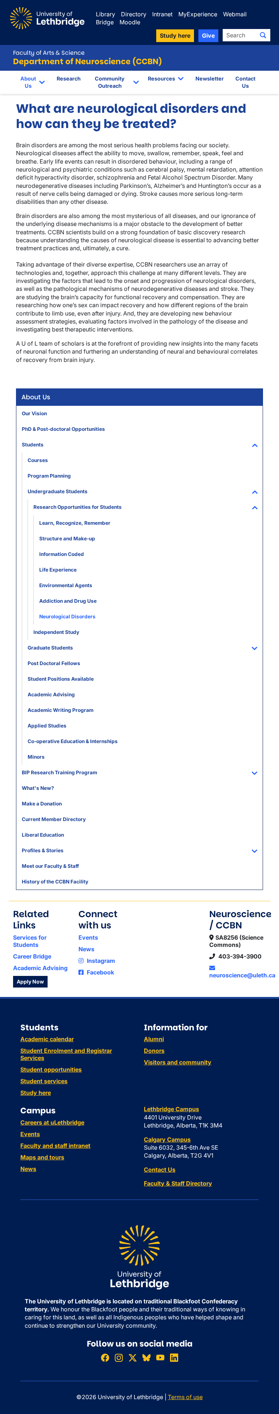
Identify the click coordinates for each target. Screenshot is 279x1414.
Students (33, 445)
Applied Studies (47, 726)
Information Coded (61, 554)
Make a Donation (42, 804)
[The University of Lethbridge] (139, 1256)
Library (105, 14)
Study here (35, 1092)
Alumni (154, 1039)
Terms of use (185, 1397)
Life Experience (58, 570)
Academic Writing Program (60, 710)
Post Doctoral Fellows (54, 663)
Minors (36, 757)
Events (88, 937)
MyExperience (197, 14)
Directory (133, 14)
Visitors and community (177, 1062)
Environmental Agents (65, 585)
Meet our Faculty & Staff (50, 866)
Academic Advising (51, 694)
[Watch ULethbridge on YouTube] (160, 1358)
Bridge (105, 22)
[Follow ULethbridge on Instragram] (119, 1358)
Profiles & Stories (43, 850)
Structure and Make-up (67, 538)
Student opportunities (51, 1069)
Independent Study (56, 632)
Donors (154, 1050)
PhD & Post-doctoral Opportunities (63, 429)
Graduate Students (50, 648)
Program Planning (49, 476)
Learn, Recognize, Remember (74, 523)
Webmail (235, 14)
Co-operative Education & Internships (73, 741)
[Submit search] (263, 35)
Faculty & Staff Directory (178, 1183)
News (86, 949)
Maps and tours (42, 1157)
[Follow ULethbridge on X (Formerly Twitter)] (132, 1358)
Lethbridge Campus (171, 1109)
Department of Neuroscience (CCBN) (87, 61)
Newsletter (209, 78)
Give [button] (208, 35)
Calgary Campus (167, 1139)
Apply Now (30, 981)
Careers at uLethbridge (52, 1122)
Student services (44, 1081)
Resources (161, 78)
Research (69, 78)
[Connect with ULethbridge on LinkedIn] (174, 1358)
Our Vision (34, 413)
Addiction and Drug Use (68, 601)
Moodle (130, 22)
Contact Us (245, 82)
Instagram (100, 960)
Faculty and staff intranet (55, 1145)
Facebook (99, 972)
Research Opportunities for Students (77, 507)
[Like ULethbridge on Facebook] (105, 1358)
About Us (28, 82)
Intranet (162, 14)
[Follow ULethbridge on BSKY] (146, 1358)
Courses (38, 460)
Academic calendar (47, 1039)
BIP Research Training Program (59, 772)
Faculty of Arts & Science (49, 53)
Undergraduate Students (58, 491)
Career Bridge (32, 956)
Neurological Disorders (67, 616)
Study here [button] (175, 35)
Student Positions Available (61, 679)
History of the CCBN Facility (55, 882)
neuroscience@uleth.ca (242, 975)
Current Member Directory (54, 819)
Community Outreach (110, 82)
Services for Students (29, 941)
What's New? (38, 788)
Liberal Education (43, 835)
